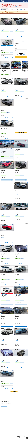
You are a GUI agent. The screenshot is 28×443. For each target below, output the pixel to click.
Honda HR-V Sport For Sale (4, 404)
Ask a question (21, 132)
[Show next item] (12, 144)
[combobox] (4, 9)
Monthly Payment (17, 43)
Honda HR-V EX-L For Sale (13, 404)
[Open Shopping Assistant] (27, 438)
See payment (2, 30)
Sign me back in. (15, 6)
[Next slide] (26, 68)
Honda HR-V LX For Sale (4, 406)
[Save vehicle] (12, 18)
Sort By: (20, 16)
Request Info (6, 36)
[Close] (24, 436)
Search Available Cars (21, 56)
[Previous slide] (1, 68)
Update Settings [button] (23, 54)
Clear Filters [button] (21, 9)
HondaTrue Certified (18, 273)
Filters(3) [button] (12, 9)
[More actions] (12, 36)
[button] (23, 1)
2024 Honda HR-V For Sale (4, 400)
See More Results (14, 391)
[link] (11, 31)
